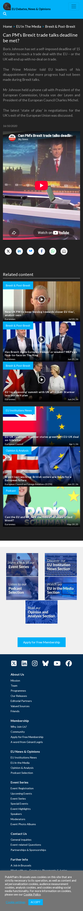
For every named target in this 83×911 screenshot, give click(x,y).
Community (18, 731)
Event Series (18, 798)
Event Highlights (21, 808)
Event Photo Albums (23, 824)
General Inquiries (21, 839)
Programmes (18, 690)
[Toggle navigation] (73, 6)
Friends (15, 711)
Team (14, 685)
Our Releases (19, 695)
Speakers (16, 813)
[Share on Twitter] (8, 251)
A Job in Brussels (21, 865)
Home (7, 26)
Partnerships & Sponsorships (28, 850)
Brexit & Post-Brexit (60, 26)
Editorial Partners (21, 700)
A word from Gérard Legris (27, 742)
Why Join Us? (19, 726)
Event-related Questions (26, 844)
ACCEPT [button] (36, 902)
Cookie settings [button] (15, 902)
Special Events (19, 803)
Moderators (18, 819)
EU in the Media (20, 762)
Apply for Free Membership (41, 642)
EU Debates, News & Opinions (31, 9)
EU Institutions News (24, 757)
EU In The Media (28, 26)
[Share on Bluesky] (30, 251)
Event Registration (22, 788)
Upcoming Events (21, 793)
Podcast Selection (22, 772)
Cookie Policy (32, 894)
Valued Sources (20, 706)
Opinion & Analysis (22, 767)
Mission (15, 680)
